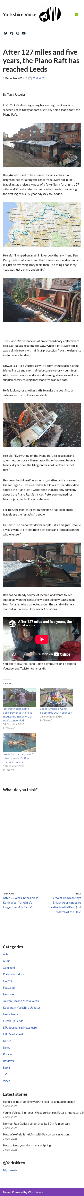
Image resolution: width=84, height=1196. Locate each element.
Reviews (8, 1061)
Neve (6, 1192)
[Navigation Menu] (76, 14)
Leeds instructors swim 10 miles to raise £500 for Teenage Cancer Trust (19, 758)
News (6, 1047)
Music (7, 1041)
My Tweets (10, 1170)
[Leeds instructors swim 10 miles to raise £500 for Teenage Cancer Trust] (19, 742)
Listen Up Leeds (13, 1021)
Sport (6, 1067)
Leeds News (10, 1014)
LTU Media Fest (13, 1034)
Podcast (8, 1054)
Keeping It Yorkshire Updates (22, 1007)
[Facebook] (11, 32)
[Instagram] (17, 32)
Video (7, 1081)
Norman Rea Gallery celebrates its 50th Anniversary (37, 1123)
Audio (7, 961)
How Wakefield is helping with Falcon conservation (36, 1134)
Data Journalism (13, 974)
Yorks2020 (39, 78)
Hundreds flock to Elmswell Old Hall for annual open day (39, 1101)
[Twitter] (5, 32)
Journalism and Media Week (21, 1001)
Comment (9, 967)
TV (5, 1074)
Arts (6, 954)
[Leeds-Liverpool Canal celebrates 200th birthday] (56, 697)
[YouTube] (23, 32)
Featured (9, 987)
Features (8, 994)
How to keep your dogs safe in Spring (27, 1145)
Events (7, 981)
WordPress (35, 1192)
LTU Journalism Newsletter (20, 1027)
